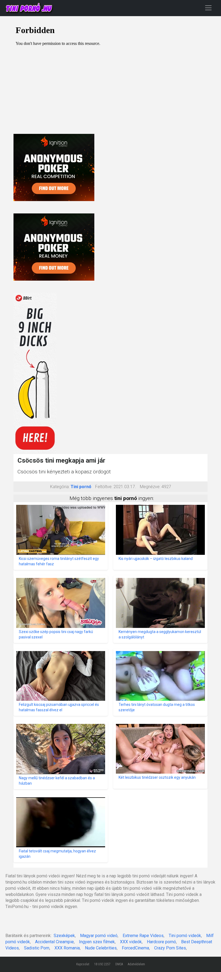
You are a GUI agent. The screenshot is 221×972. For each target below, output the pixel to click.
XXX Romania (67, 947)
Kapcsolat (82, 964)
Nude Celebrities (101, 947)
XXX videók (131, 941)
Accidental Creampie (54, 941)
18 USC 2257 (102, 964)
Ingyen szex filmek (97, 941)
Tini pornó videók (185, 935)
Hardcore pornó (161, 941)
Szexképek (64, 935)
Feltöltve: (103, 486)
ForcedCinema (135, 947)
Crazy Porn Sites (170, 947)
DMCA (119, 964)
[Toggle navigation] (208, 7)
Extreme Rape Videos (143, 935)
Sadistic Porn (36, 947)
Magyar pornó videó (99, 935)
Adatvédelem (136, 964)
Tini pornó (81, 486)
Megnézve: (150, 486)
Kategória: (60, 486)
